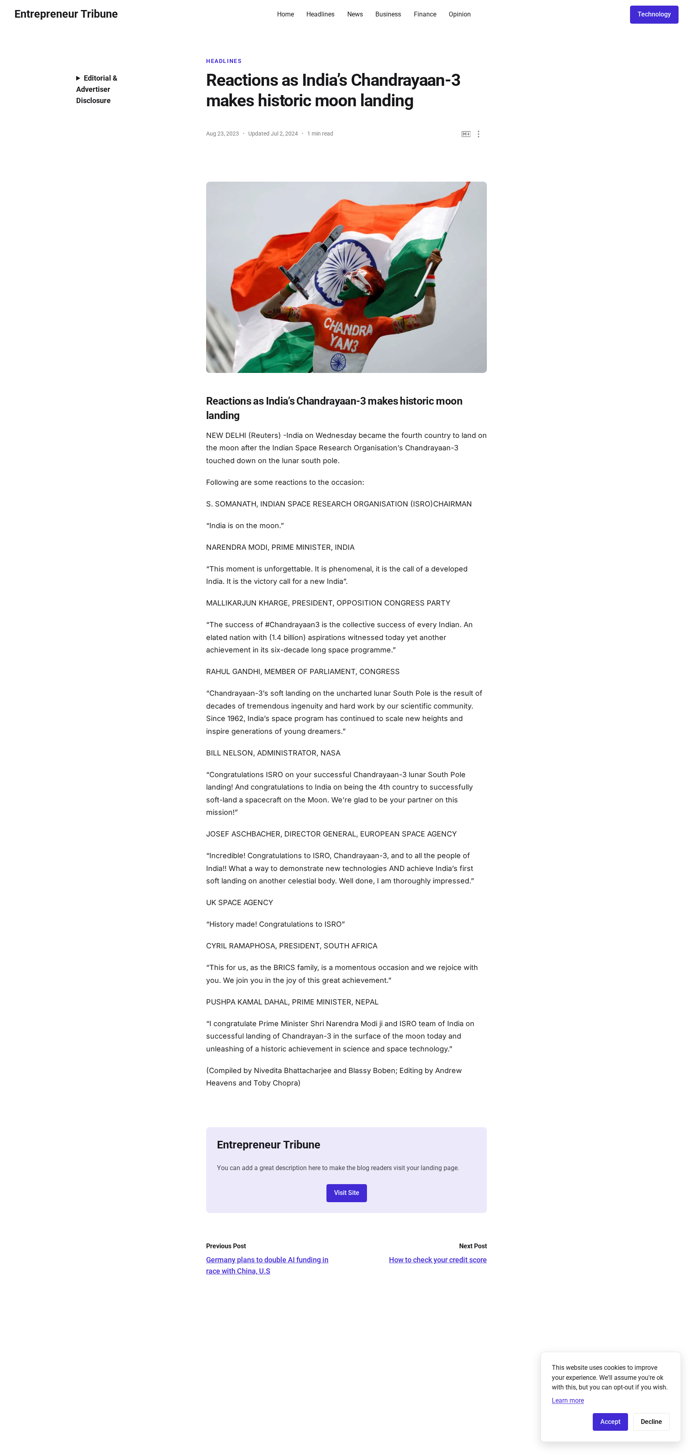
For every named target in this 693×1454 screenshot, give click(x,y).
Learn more (568, 1400)
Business (388, 14)
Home (285, 14)
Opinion (460, 14)
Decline (651, 1422)
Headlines (320, 14)
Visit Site (346, 1193)
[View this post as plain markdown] (466, 134)
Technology (654, 14)
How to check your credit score (438, 1260)
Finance (425, 14)
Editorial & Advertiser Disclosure (97, 89)
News (355, 14)
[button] (478, 134)
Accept (610, 1422)
